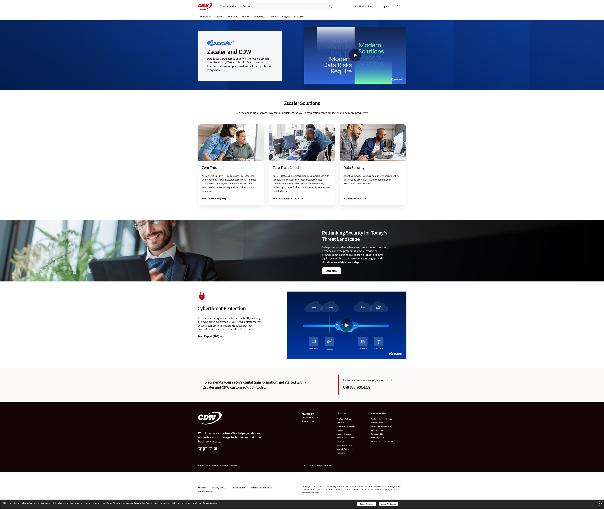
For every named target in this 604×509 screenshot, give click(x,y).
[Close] (599, 503)
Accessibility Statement (346, 426)
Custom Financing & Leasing (382, 426)
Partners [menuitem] (273, 16)
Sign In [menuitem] (385, 6)
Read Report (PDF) (208, 336)
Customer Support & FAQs (381, 419)
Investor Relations (344, 434)
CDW (304, 465)
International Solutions (346, 438)
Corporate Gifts (377, 434)
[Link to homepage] (205, 6)
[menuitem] (356, 6)
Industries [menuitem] (259, 16)
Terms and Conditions (261, 487)
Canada (319, 465)
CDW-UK (327, 465)
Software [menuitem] (219, 16)
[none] (205, 16)
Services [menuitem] (246, 16)
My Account (308, 413)
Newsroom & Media (344, 445)
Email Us (233, 465)
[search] (270, 6)
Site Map (202, 487)
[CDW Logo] (205, 6)
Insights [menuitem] (286, 16)
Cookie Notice (238, 487)
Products (307, 421)
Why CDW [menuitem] (299, 16)
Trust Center (341, 453)
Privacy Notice (219, 487)
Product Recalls (377, 430)
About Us (340, 422)
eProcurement (377, 422)
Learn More (331, 270)
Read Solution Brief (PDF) (286, 198)
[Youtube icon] (215, 449)
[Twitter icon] (210, 449)
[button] (399, 6)
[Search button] (330, 6)
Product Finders (377, 438)
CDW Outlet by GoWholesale (382, 441)
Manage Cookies (210, 503)
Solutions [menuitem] (233, 16)
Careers (340, 430)
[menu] (364, 6)
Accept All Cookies (388, 504)
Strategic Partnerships (345, 449)
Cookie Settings (366, 504)
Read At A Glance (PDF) (214, 198)
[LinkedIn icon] (205, 449)
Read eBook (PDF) (353, 198)
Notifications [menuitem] (366, 6)
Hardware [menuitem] (205, 16)
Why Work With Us (344, 419)
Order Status (309, 417)
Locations (340, 441)
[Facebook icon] (200, 449)
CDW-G (310, 465)
